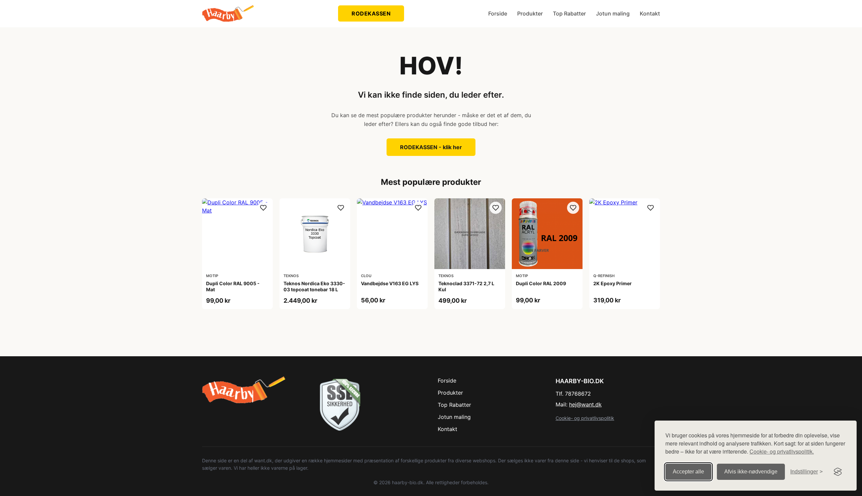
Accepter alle (688, 471)
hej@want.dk (585, 404)
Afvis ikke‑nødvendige (750, 471)
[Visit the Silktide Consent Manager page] (838, 472)
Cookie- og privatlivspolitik (585, 418)
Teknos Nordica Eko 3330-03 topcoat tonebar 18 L (314, 286)
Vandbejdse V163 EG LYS (390, 283)
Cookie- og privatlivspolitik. (782, 451)
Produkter (530, 13)
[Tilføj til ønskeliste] (263, 208)
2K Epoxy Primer (612, 283)
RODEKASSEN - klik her (431, 147)
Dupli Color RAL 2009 (541, 283)
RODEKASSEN (371, 13)
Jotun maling (613, 13)
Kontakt (650, 13)
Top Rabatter (569, 13)
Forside (497, 13)
